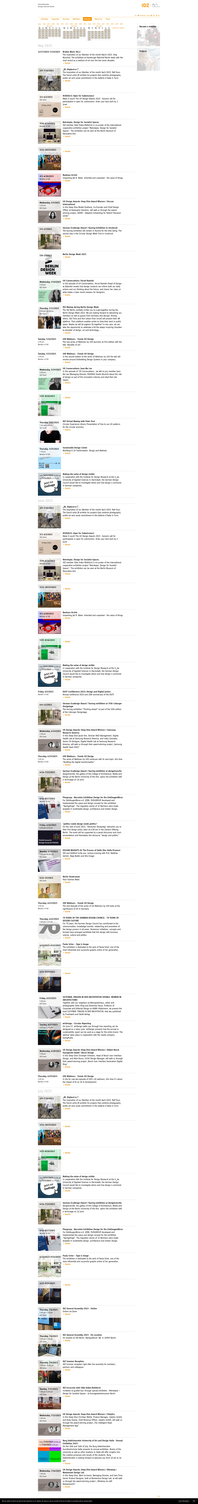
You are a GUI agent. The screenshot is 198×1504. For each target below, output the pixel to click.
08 (40, 32)
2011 (107, 24)
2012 (103, 24)
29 (40, 38)
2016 (89, 24)
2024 (53, 24)
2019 (75, 24)
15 (40, 34)
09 (43, 32)
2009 (116, 24)
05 (53, 30)
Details (67, 63)
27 (56, 36)
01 (40, 30)
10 (46, 32)
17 (46, 34)
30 (43, 38)
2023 (57, 24)
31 (46, 38)
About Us (98, 19)
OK (194, 1501)
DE (135, 15)
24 (46, 36)
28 (59, 36)
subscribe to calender (118, 28)
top (159, 1496)
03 (46, 30)
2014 (98, 24)
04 (50, 30)
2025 (48, 24)
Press (108, 19)
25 (50, 36)
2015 (94, 24)
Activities (44, 19)
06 (56, 30)
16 (43, 34)
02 (43, 30)
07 (59, 30)
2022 (62, 24)
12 (53, 32)
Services (66, 19)
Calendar (87, 19)
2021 (66, 24)
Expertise (55, 19)
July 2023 (99, 26)
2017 (85, 24)
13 (56, 32)
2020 (71, 24)
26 (53, 36)
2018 (80, 24)
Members (76, 19)
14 (59, 32)
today (39, 24)
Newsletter (143, 15)
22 (40, 36)
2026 (44, 24)
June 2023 (74, 26)
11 (50, 32)
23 (43, 36)
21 (59, 34)
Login (148, 15)
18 (50, 34)
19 (53, 34)
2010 (112, 24)
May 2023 (49, 26)
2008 (121, 24)
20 (56, 34)
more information (184, 1501)
